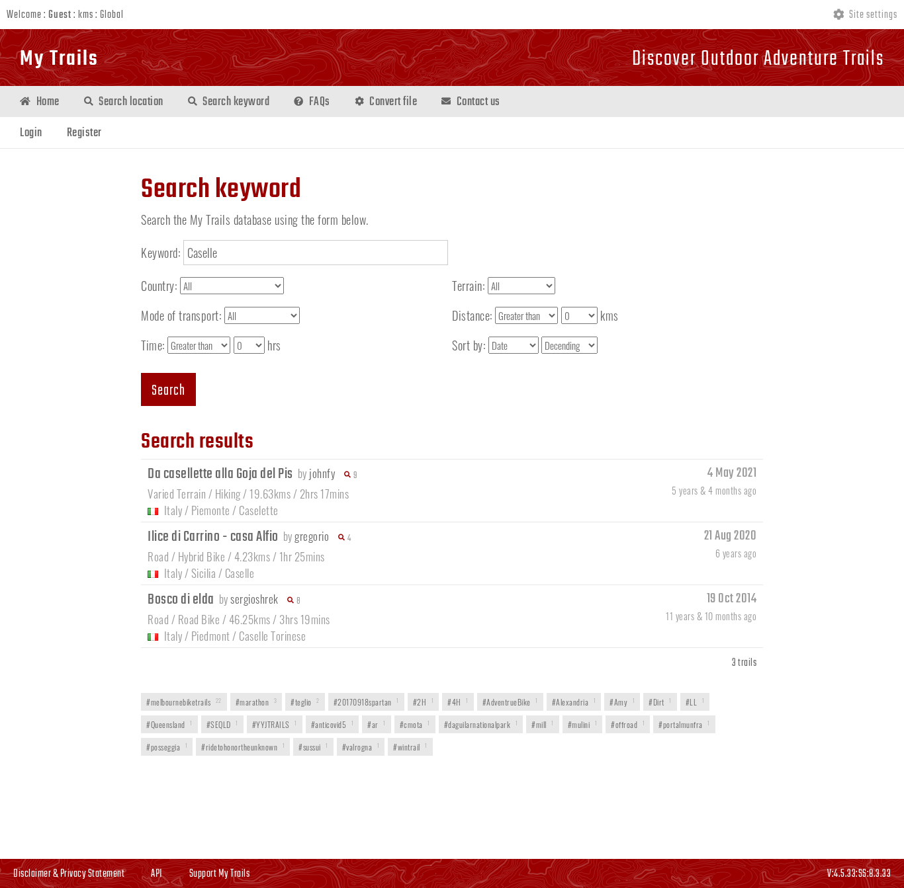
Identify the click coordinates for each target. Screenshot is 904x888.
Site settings (872, 15)
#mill (542, 724)
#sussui (313, 746)
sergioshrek (254, 598)
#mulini (583, 724)
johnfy (322, 473)
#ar (376, 724)
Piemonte (210, 510)
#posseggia (166, 746)
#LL (695, 701)
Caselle (240, 573)
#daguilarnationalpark (481, 724)
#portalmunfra (684, 724)
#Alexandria (574, 701)
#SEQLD (222, 724)
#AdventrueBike (510, 701)
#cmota (415, 724)
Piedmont (210, 635)
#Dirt (660, 701)
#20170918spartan (366, 701)
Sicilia (203, 573)
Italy (173, 510)
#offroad (628, 724)
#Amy (622, 701)
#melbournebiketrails (184, 701)
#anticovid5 (332, 724)
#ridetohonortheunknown (243, 746)
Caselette (259, 510)
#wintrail (410, 746)
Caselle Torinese (272, 635)
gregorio (311, 536)
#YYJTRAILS (274, 724)
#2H (423, 701)
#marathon (256, 701)
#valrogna (361, 746)
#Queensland (169, 724)
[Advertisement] (452, 808)
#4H (458, 701)
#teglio (305, 701)
